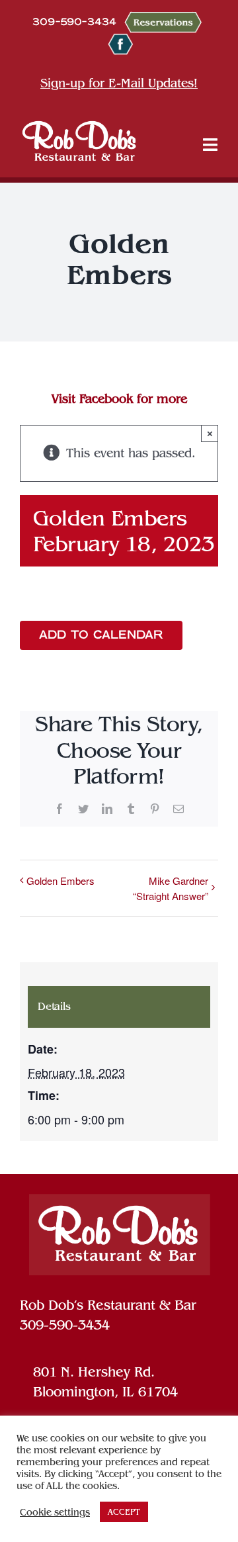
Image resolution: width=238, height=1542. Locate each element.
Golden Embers (60, 880)
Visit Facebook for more (119, 398)
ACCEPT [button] (124, 1512)
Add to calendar (101, 635)
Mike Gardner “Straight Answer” (170, 888)
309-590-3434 (65, 1325)
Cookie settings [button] (55, 1512)
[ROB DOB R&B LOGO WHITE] (79, 140)
